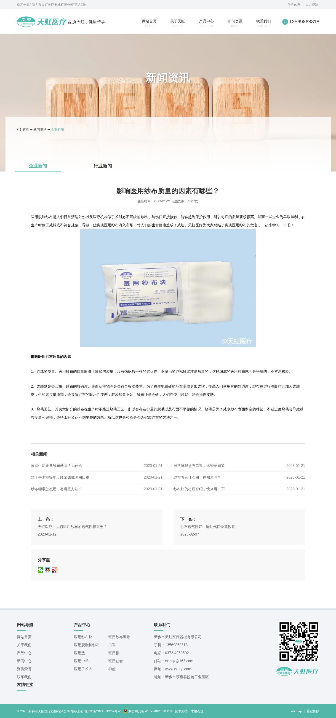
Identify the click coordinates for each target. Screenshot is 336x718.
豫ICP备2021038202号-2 (103, 711)
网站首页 (149, 23)
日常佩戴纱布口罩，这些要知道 (199, 466)
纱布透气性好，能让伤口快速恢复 (207, 527)
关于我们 (24, 645)
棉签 (112, 669)
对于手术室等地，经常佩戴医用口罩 (60, 477)
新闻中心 (24, 661)
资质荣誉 (24, 669)
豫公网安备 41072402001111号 (150, 711)
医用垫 (79, 653)
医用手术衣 (83, 669)
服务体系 (294, 4)
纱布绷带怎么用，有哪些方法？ (56, 489)
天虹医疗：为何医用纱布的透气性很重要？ (72, 527)
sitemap (296, 711)
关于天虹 (177, 23)
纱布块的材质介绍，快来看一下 (199, 489)
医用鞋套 (115, 661)
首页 (26, 129)
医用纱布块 (83, 637)
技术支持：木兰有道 (189, 711)
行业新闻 (103, 165)
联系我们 (263, 23)
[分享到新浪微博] (55, 570)
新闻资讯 (235, 23)
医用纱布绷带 (119, 637)
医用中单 (81, 661)
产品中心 (206, 23)
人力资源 (311, 4)
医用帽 (113, 653)
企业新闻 (57, 129)
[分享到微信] (40, 570)
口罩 (112, 645)
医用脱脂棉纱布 (87, 645)
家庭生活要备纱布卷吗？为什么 (56, 466)
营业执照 (313, 711)
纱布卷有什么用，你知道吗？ (197, 477)
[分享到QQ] (48, 570)
